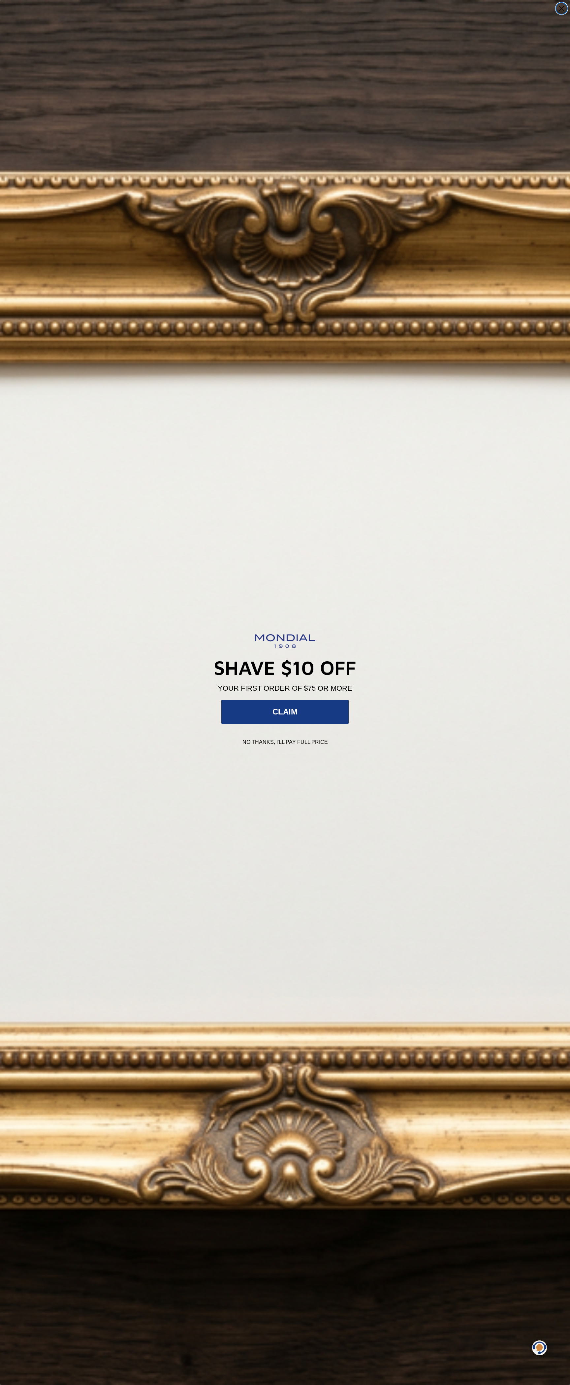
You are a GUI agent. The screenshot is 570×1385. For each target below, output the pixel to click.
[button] (539, 1347)
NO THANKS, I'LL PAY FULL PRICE (285, 742)
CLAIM (285, 711)
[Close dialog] (561, 8)
